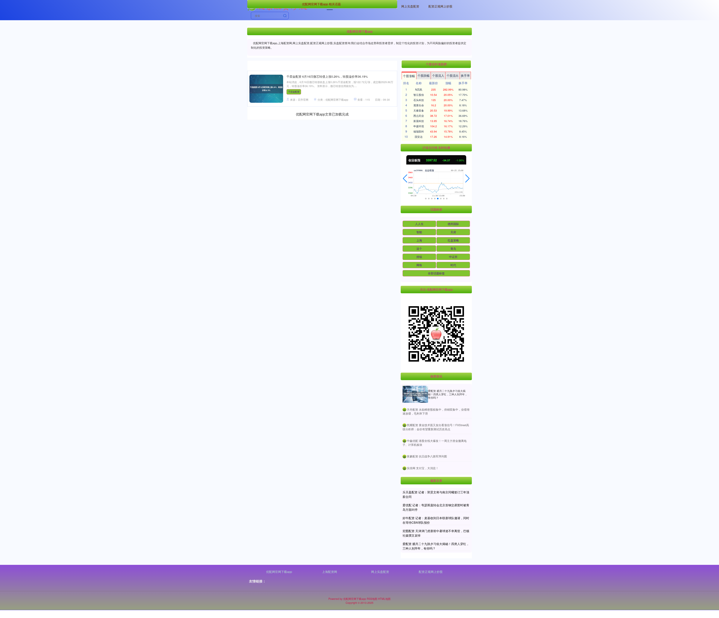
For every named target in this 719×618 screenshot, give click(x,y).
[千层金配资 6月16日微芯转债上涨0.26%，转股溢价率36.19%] (266, 89)
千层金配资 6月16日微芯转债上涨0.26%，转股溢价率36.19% (327, 76)
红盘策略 (453, 240)
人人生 (419, 224)
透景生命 (418, 105)
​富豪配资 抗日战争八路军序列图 (427, 456)
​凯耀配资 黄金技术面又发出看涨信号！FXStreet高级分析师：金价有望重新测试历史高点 (436, 427)
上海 (419, 240)
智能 (419, 232)
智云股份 (418, 95)
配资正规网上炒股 (440, 6)
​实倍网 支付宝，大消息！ (423, 468)
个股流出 (453, 75)
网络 (419, 265)
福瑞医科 (418, 131)
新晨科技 (418, 121)
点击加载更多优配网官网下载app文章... (322, 114)
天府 (453, 232)
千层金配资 (293, 91)
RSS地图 (372, 599)
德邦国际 (453, 224)
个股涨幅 (409, 76)
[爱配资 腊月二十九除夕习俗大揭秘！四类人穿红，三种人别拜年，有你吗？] (415, 394)
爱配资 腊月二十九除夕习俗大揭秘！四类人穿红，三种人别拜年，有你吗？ (447, 394)
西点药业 (418, 116)
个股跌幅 (424, 75)
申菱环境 (418, 126)
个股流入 (438, 75)
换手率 (465, 75)
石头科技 (418, 100)
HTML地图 (384, 599)
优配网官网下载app (279, 572)
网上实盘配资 (410, 6)
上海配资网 (329, 572)
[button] (405, 178)
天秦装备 (418, 110)
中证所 (453, 257)
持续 (419, 257)
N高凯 (418, 89)
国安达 (419, 136)
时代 (453, 265)
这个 (419, 248)
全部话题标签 (436, 273)
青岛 (453, 248)
